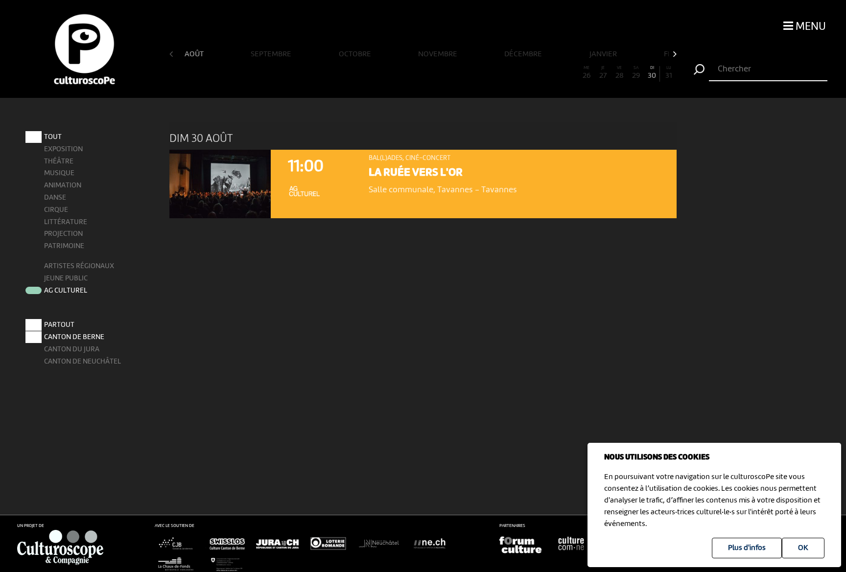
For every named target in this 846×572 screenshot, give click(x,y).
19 (472, 73)
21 (504, 73)
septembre (272, 54)
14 (390, 73)
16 (423, 73)
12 (357, 73)
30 (652, 73)
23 (537, 73)
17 (439, 73)
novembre (438, 54)
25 (570, 73)
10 (325, 73)
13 (374, 73)
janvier (603, 54)
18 (455, 73)
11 (341, 73)
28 (619, 73)
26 (586, 73)
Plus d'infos (747, 548)
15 (406, 73)
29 (636, 73)
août (195, 54)
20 (488, 73)
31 (668, 73)
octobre (356, 54)
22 (521, 73)
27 (603, 73)
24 (554, 73)
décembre (523, 54)
